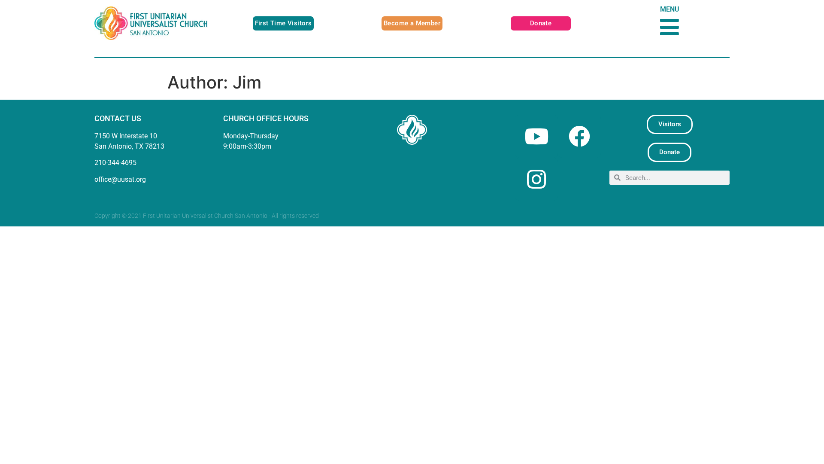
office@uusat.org (120, 179)
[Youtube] (536, 136)
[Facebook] (579, 136)
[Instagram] (536, 179)
